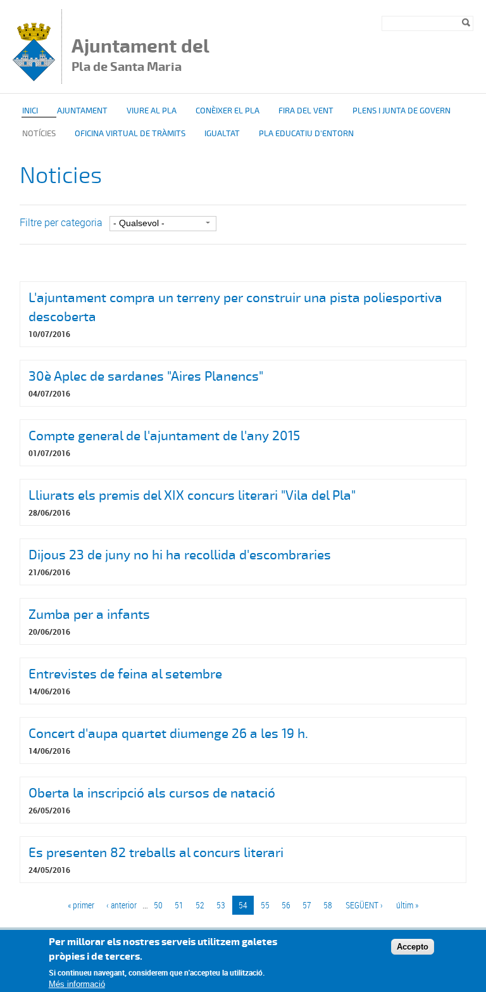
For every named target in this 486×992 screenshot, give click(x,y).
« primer (81, 905)
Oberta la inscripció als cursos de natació (151, 793)
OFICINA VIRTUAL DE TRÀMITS (130, 134)
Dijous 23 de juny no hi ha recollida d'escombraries (179, 555)
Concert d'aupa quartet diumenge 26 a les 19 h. (168, 733)
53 (220, 905)
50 (158, 905)
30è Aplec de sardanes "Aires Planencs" (145, 376)
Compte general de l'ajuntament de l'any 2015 (164, 436)
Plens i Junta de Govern (401, 111)
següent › (364, 905)
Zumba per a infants (89, 614)
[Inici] (34, 78)
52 (200, 905)
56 (286, 905)
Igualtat (222, 134)
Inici (30, 111)
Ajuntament (82, 111)
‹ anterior (121, 905)
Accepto (412, 946)
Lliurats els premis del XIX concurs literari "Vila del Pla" (192, 495)
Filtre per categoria (61, 222)
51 (179, 905)
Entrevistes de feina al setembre (125, 674)
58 (327, 905)
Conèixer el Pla (227, 111)
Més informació (77, 984)
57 (306, 905)
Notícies (39, 134)
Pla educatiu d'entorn (306, 134)
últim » (407, 905)
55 (265, 905)
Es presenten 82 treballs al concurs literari (156, 852)
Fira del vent (305, 111)
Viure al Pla (152, 111)
